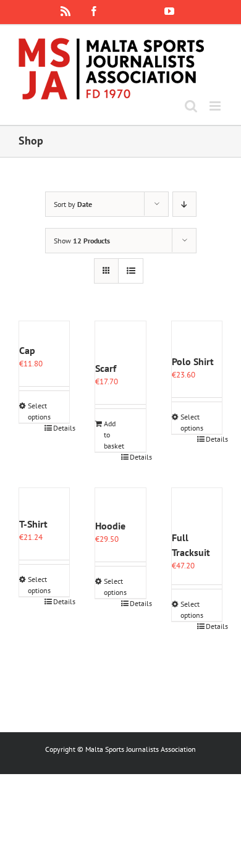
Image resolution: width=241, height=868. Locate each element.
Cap (27, 350)
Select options (36, 411)
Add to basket (112, 434)
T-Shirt (33, 524)
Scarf (105, 368)
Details (61, 427)
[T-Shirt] (44, 502)
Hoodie (110, 526)
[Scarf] (120, 341)
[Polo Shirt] (197, 337)
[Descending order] (184, 204)
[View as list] (131, 271)
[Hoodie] (120, 503)
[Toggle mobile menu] (215, 105)
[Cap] (44, 332)
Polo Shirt (193, 361)
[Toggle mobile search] (191, 105)
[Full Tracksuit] (197, 509)
